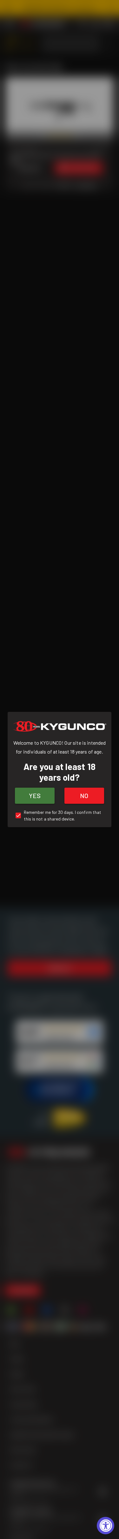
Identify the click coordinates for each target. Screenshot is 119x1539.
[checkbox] (59, 815)
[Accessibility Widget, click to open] (105, 1525)
